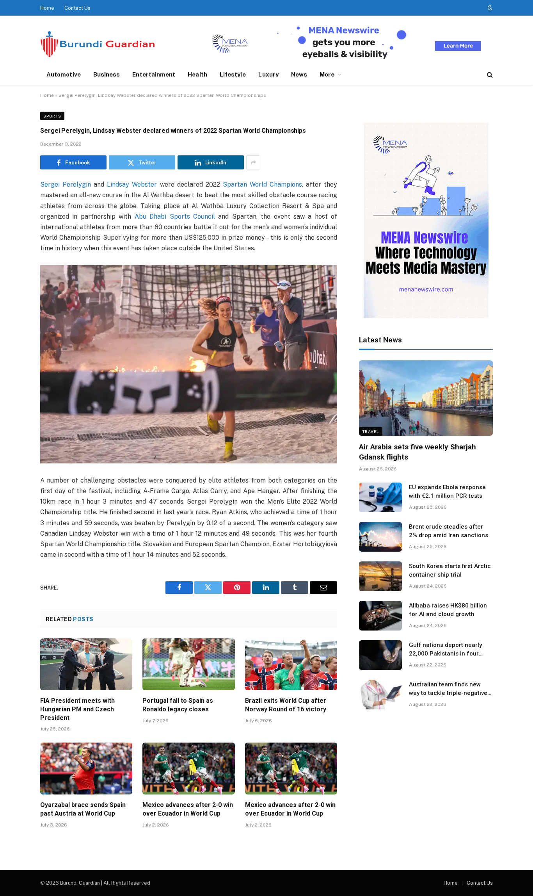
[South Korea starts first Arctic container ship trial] (380, 576)
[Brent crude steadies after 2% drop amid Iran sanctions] (380, 537)
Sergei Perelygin (65, 184)
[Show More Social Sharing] (253, 162)
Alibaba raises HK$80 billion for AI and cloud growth (448, 609)
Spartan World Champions (262, 184)
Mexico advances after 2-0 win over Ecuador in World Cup (187, 809)
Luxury (268, 74)
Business (106, 74)
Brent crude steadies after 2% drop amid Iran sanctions (448, 530)
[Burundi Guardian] (97, 44)
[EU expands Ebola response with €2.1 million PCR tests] (380, 497)
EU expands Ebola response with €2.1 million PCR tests (447, 491)
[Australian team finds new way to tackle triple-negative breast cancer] (380, 694)
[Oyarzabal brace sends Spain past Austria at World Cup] (86, 768)
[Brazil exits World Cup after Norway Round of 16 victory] (291, 664)
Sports (52, 116)
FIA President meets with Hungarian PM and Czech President (77, 709)
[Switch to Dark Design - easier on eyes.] (489, 8)
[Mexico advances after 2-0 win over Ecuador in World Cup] (188, 768)
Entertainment (153, 74)
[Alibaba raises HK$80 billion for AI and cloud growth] (380, 616)
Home (47, 8)
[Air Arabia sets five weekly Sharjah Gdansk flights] (426, 398)
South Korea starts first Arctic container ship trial (450, 570)
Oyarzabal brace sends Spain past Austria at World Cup (83, 809)
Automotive (63, 74)
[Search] (489, 75)
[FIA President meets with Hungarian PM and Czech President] (86, 664)
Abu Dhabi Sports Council (175, 216)
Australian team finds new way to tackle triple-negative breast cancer (448, 689)
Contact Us (77, 8)
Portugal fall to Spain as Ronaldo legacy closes (177, 705)
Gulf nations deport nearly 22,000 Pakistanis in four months (445, 649)
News (299, 74)
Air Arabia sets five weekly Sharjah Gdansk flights (417, 451)
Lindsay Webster (132, 184)
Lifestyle (233, 74)
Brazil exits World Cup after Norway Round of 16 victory (285, 705)
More (327, 74)
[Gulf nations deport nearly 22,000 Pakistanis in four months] (380, 655)
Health (197, 74)
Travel (370, 431)
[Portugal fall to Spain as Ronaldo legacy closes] (188, 664)
